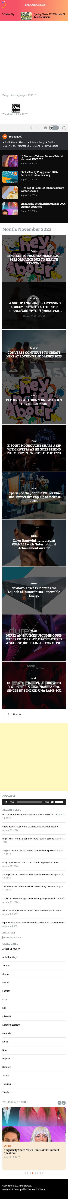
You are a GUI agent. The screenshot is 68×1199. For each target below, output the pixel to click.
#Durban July (25, 146)
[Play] (6, 804)
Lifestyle (6, 1016)
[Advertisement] (34, 56)
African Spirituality (11, 949)
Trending (6, 1084)
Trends (5, 1092)
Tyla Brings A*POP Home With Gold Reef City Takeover (28, 886)
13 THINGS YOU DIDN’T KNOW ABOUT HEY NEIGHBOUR (34, 402)
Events (34, 251)
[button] (60, 1103)
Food (34, 441)
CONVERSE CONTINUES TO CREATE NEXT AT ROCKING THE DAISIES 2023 (34, 354)
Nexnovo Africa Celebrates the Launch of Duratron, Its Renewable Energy (34, 592)
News (34, 583)
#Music (23, 142)
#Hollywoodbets (50, 146)
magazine (7, 1033)
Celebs (34, 536)
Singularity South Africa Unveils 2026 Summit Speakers (29, 850)
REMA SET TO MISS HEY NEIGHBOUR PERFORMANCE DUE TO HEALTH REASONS (34, 259)
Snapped (6, 1067)
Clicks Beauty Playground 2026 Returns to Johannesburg (39, 174)
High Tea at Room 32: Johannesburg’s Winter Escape (28, 838)
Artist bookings (9, 957)
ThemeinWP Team (36, 1189)
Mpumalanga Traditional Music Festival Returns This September (33, 922)
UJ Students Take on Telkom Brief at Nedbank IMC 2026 (42, 158)
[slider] (59, 802)
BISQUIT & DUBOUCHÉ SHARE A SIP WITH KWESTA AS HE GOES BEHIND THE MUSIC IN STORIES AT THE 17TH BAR (34, 451)
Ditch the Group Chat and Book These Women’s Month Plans (31, 910)
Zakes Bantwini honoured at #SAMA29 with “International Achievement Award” (34, 544)
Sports (5, 1075)
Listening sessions (11, 1025)
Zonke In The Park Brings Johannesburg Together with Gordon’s (33, 898)
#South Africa (10, 142)
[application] (34, 802)
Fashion (34, 298)
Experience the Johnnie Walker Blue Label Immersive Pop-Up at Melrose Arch (34, 497)
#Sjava (36, 146)
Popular (6, 1058)
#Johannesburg (36, 142)
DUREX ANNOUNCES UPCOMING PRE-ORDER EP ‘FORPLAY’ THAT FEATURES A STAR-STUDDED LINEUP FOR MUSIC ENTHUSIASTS (34, 641)
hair (4, 1008)
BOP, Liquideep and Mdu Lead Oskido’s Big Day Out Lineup (30, 862)
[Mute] (52, 804)
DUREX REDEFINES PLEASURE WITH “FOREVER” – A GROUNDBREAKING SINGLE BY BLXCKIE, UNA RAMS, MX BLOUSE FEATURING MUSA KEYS (34, 688)
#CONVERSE (9, 146)
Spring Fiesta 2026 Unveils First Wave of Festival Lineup (29, 874)
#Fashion (50, 142)
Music (34, 631)
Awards (6, 965)
